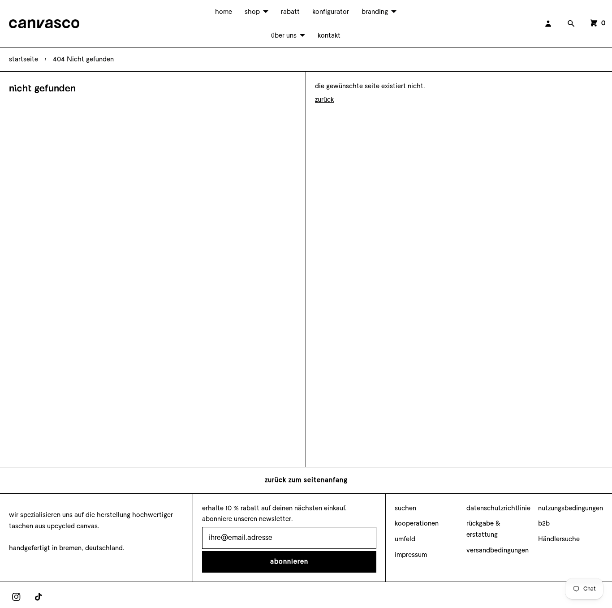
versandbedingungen (497, 550)
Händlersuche (559, 539)
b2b (544, 523)
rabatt (290, 12)
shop (252, 12)
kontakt (329, 35)
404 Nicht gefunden (83, 59)
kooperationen (417, 523)
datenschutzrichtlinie (498, 508)
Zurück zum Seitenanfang (306, 480)
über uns (284, 35)
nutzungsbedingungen (570, 508)
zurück (324, 99)
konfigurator (330, 12)
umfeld (405, 539)
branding (375, 12)
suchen (405, 508)
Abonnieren (289, 561)
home (223, 12)
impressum (411, 555)
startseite (23, 59)
